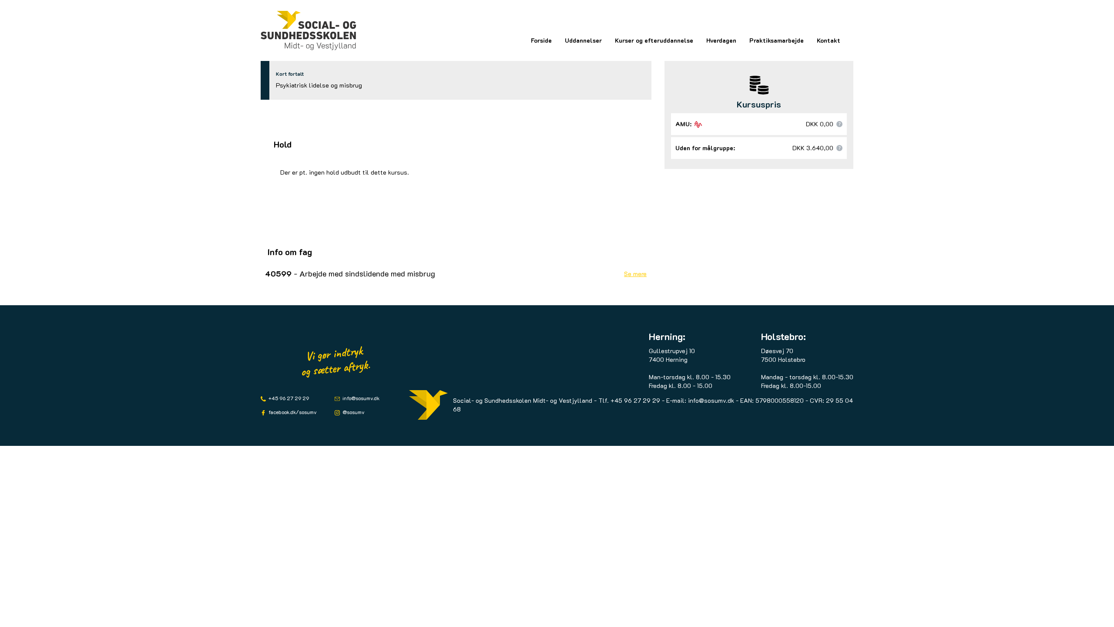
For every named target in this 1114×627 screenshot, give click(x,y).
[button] (839, 124)
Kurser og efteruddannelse (654, 40)
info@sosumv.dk (360, 397)
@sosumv (353, 411)
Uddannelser (583, 40)
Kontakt (828, 40)
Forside (541, 40)
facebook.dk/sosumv (292, 411)
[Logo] (308, 30)
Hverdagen (721, 40)
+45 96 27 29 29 (288, 397)
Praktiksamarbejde (776, 40)
